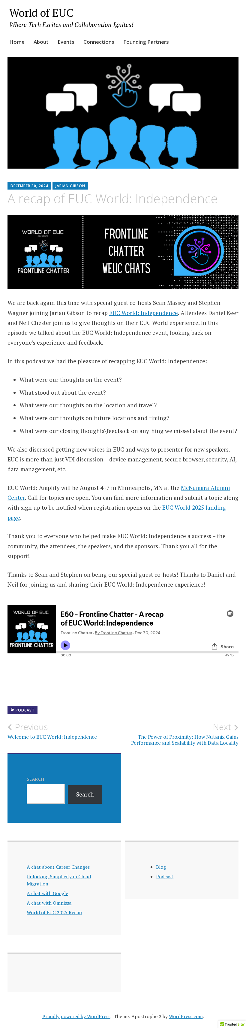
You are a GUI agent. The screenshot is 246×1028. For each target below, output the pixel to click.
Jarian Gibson (70, 185)
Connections (98, 41)
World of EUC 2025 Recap (54, 912)
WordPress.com (186, 1016)
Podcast (25, 710)
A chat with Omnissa (49, 903)
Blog (161, 867)
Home (17, 41)
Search (35, 779)
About (41, 41)
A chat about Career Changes (58, 867)
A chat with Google (47, 893)
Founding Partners (146, 41)
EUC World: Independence (143, 313)
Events (66, 41)
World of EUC (41, 13)
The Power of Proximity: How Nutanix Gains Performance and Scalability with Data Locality (184, 734)
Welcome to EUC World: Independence (52, 731)
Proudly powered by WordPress (76, 1016)
